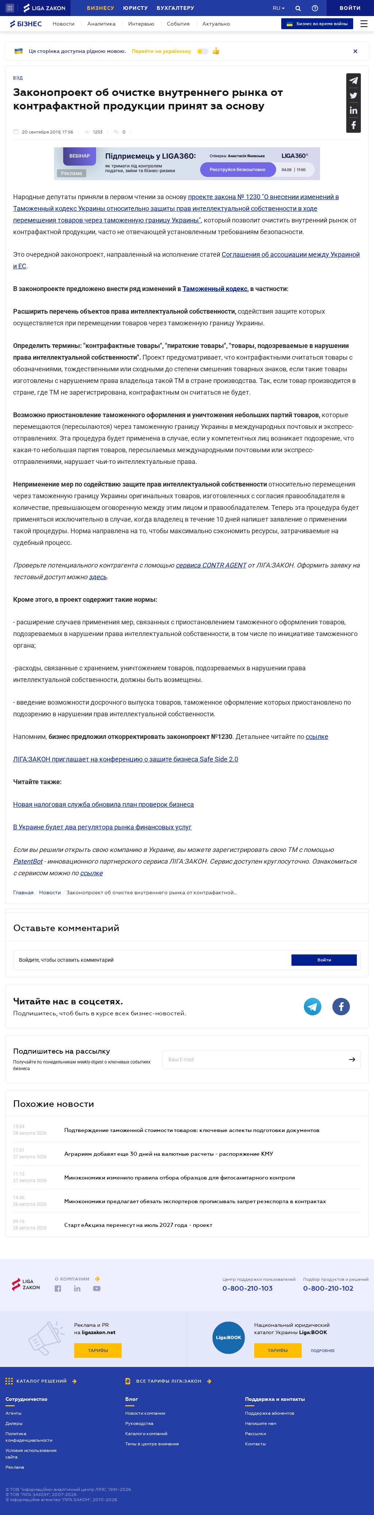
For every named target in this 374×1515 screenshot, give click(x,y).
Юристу (135, 8)
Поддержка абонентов (269, 1413)
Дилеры (14, 1423)
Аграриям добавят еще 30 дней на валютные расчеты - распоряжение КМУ (168, 1153)
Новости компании (145, 1413)
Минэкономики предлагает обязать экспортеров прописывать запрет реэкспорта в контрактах (195, 1201)
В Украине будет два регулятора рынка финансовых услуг (102, 827)
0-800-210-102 (328, 1288)
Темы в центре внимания (152, 1443)
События (178, 24)
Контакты (255, 1443)
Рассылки (255, 1433)
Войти (324, 959)
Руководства (139, 1423)
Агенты (13, 1413)
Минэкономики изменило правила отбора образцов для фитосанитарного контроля (179, 1177)
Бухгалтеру (175, 8)
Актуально (216, 24)
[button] (9, 8)
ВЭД (18, 78)
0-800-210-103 (247, 1288)
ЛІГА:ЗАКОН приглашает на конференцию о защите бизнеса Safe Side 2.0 (125, 759)
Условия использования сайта (31, 1454)
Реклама (14, 1467)
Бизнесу (100, 8)
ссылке (317, 736)
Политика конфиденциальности (28, 1437)
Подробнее (323, 1351)
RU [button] (276, 8)
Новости (64, 24)
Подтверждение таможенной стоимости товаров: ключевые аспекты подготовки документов (192, 1130)
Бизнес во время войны (321, 23)
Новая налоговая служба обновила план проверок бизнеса (103, 804)
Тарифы (98, 1350)
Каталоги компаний (146, 1433)
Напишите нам (260, 1423)
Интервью (141, 24)
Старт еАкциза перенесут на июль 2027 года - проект (138, 1224)
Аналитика (101, 24)
